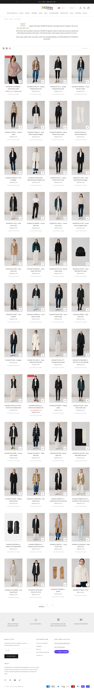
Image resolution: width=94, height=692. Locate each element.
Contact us (39, 655)
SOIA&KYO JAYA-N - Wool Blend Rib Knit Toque (80, 270)
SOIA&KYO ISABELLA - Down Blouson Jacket (36, 315)
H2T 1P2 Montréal (59, 647)
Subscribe (11, 656)
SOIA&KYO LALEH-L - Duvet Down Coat (58, 224)
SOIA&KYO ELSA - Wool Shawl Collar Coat (80, 407)
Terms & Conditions (42, 643)
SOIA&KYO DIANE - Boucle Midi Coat (58, 454)
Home (6, 19)
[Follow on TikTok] (20, 680)
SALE (72, 13)
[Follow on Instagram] (10, 680)
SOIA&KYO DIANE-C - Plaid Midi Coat (36, 454)
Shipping (38, 646)
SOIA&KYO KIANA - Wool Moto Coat (13, 270)
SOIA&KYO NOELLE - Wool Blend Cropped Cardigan (36, 133)
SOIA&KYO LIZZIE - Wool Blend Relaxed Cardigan (80, 179)
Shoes (27, 13)
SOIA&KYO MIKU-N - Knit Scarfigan (13, 179)
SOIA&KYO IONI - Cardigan (13, 360)
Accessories (54, 13)
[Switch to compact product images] (10, 48)
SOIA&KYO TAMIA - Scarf (80, 590)
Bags (21, 13)
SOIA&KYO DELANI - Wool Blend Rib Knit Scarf (81, 454)
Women (34, 13)
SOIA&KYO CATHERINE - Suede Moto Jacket (13, 88)
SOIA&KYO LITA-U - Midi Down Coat (13, 224)
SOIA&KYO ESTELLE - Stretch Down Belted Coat (35, 407)
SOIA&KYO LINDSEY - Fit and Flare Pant (36, 224)
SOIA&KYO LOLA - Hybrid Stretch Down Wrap (58, 179)
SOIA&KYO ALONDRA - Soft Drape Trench (13, 591)
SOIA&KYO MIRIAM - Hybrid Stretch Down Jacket (58, 133)
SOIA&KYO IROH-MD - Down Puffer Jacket (58, 315)
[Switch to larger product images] (3, 48)
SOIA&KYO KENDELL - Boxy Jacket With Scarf (35, 270)
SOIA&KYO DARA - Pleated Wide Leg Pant (13, 500)
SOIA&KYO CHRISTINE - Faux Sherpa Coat (36, 500)
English (72, 8)
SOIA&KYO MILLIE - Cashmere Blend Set (81, 133)
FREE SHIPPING (41, 1)
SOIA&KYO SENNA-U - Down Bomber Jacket (80, 88)
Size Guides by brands (42, 652)
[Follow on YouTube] (15, 680)
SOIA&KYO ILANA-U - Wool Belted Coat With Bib (36, 361)
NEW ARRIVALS (12, 13)
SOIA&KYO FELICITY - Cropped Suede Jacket (58, 361)
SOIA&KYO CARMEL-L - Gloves (58, 590)
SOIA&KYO (18, 19)
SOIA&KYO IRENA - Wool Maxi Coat (80, 315)
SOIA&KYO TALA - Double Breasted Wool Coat (58, 88)
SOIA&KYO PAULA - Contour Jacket (13, 133)
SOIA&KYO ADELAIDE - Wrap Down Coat (36, 591)
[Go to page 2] (52, 605)
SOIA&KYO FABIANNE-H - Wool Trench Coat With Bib (80, 361)
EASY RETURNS (35, 624)
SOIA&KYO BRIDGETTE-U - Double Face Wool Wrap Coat (80, 500)
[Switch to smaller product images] (7, 48)
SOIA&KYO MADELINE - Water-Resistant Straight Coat (36, 179)
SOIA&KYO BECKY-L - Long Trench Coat (58, 545)
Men (40, 13)
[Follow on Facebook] (5, 680)
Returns (38, 649)
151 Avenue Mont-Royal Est (62, 643)
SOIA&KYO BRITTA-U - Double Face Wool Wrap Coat (58, 500)
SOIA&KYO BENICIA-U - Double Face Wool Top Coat (36, 545)
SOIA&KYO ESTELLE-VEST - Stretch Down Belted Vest (13, 407)
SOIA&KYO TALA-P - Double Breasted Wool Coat (35, 88)
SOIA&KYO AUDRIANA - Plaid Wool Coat (81, 545)
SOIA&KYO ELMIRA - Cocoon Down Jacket (13, 454)
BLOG (85, 13)
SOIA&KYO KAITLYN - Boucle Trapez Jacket (58, 270)
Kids (45, 13)
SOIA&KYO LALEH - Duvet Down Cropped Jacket (81, 224)
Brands (78, 13)
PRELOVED (64, 13)
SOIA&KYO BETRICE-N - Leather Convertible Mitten (13, 545)
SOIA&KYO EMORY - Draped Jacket (58, 407)
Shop (11, 19)
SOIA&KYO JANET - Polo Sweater (13, 315)
